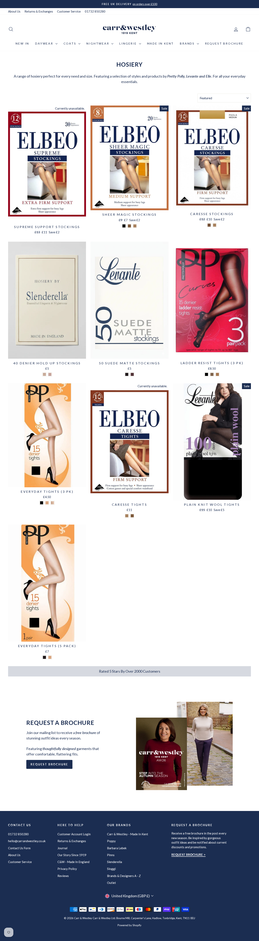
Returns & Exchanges (38, 11)
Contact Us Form (19, 848)
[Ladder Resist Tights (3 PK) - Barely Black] (206, 374)
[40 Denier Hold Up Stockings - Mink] (50, 374)
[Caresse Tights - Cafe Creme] (127, 516)
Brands (188, 43)
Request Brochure (224, 43)
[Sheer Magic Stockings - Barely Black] (124, 226)
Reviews (63, 876)
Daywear (44, 43)
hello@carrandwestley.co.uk (27, 841)
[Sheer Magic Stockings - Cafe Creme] (135, 226)
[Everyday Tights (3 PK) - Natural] (52, 503)
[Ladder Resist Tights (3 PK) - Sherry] (217, 374)
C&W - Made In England (73, 862)
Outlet (111, 882)
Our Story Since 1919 (71, 855)
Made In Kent (160, 43)
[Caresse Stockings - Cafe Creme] (215, 225)
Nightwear (98, 43)
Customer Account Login (74, 834)
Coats (70, 43)
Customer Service (69, 11)
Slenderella (114, 862)
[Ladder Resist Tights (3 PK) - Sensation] (212, 374)
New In (22, 43)
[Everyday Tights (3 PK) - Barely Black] (42, 503)
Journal (62, 848)
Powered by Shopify (129, 925)
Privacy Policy (67, 869)
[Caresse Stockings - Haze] (209, 225)
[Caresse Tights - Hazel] (132, 516)
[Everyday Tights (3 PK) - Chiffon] (47, 503)
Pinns (111, 855)
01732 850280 (95, 11)
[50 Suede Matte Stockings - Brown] (132, 374)
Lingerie (128, 43)
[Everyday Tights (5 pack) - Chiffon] (50, 657)
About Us (14, 11)
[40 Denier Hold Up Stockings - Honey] (44, 374)
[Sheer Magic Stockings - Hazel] (129, 226)
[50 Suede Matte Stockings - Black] (127, 374)
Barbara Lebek (116, 848)
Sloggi (111, 869)
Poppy (111, 841)
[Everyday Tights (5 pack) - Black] (44, 657)
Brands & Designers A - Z (124, 876)
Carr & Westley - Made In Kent (127, 834)
